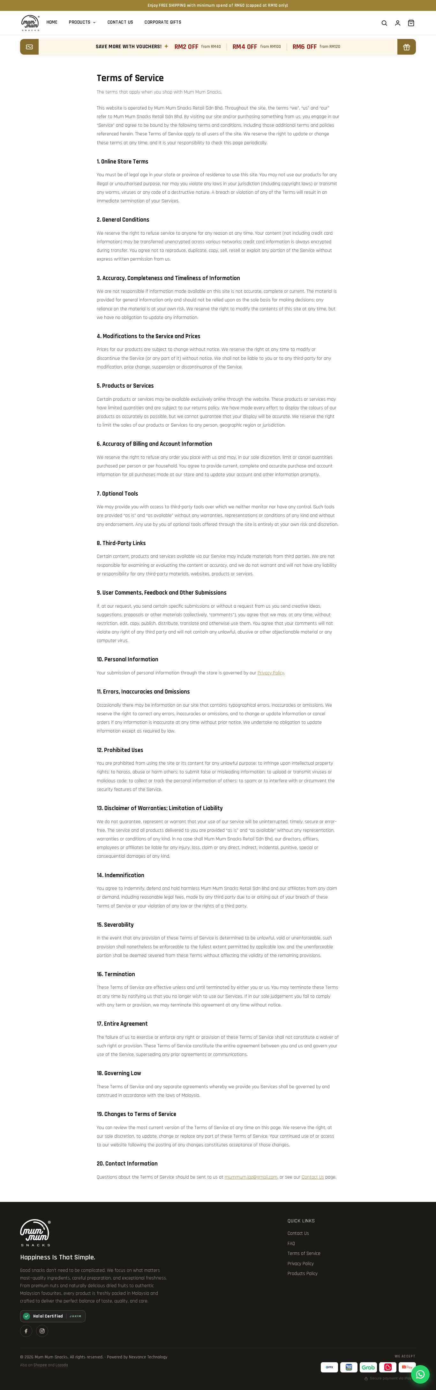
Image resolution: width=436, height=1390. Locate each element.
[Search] (384, 23)
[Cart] (411, 23)
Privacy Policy (271, 673)
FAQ (291, 1244)
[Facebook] (26, 1331)
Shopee (40, 1365)
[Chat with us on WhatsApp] (420, 1374)
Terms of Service (304, 1253)
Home (52, 22)
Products (80, 22)
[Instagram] (42, 1331)
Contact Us (120, 22)
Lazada (62, 1365)
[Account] (397, 23)
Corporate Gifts (163, 22)
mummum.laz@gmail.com (251, 1177)
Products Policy (303, 1274)
